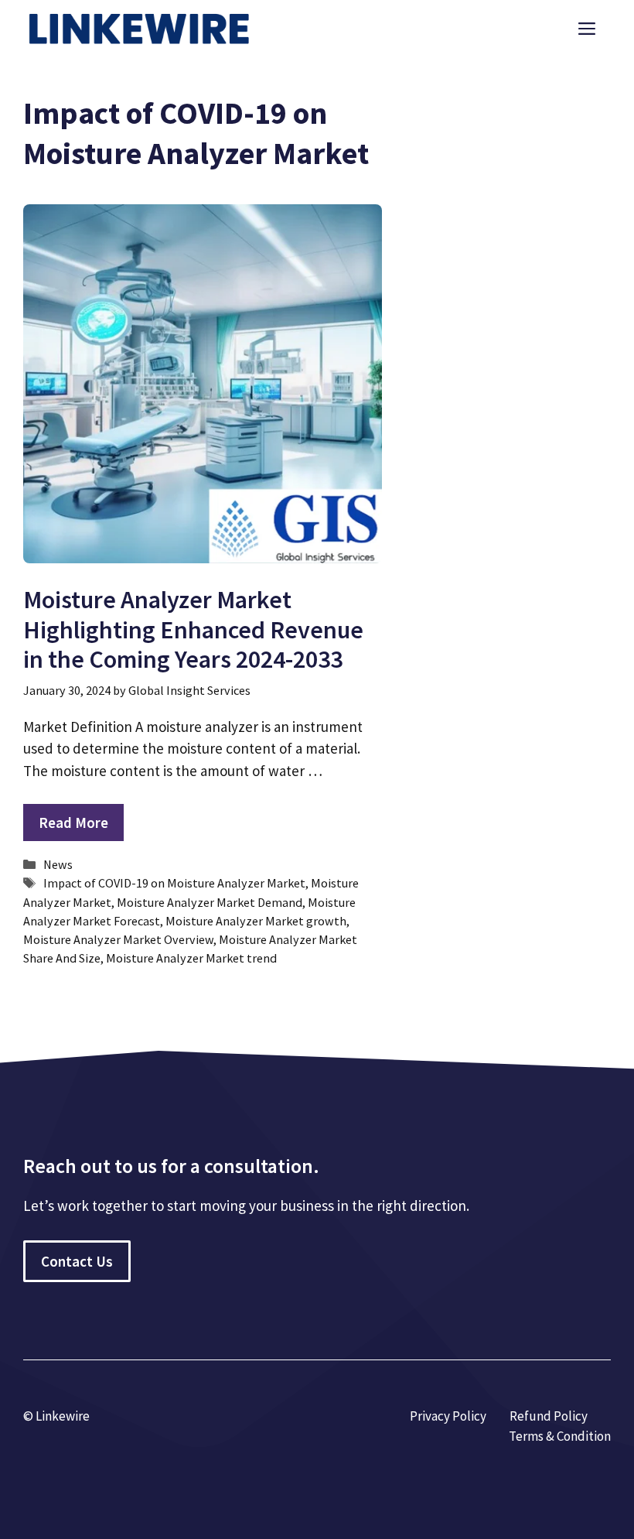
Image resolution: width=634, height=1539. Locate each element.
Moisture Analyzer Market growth (255, 921)
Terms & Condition (560, 1436)
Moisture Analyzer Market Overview (118, 939)
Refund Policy (549, 1415)
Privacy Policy (448, 1415)
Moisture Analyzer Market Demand (209, 902)
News (58, 864)
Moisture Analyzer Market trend (191, 958)
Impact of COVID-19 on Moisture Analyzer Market (174, 883)
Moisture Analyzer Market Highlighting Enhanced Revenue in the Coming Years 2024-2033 (193, 629)
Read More (73, 822)
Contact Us (77, 1261)
